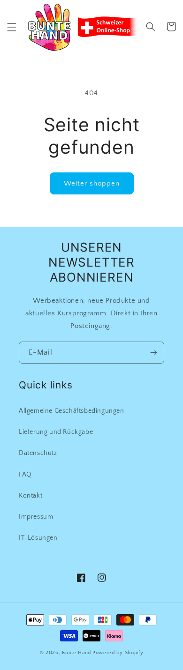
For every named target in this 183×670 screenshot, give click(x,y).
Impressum (36, 517)
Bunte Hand (76, 652)
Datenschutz (38, 453)
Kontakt (30, 495)
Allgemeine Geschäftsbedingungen (71, 411)
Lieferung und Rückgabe (56, 432)
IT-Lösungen (38, 538)
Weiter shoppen (92, 183)
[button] (11, 27)
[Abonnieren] (153, 353)
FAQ (25, 474)
